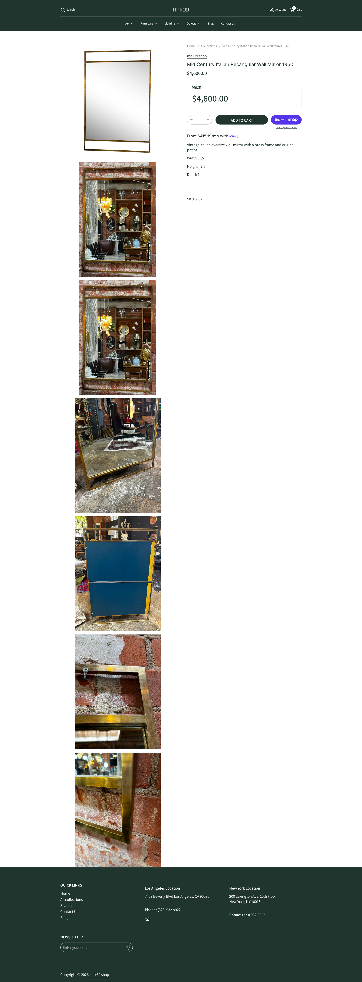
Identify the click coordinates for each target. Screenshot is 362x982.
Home (65, 893)
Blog (64, 917)
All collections (71, 899)
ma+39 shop (197, 55)
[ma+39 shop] (181, 10)
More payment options (286, 127)
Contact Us (69, 911)
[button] (67, 9)
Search (66, 905)
